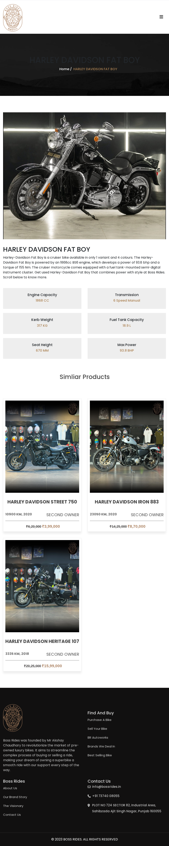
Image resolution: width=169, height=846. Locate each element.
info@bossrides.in (106, 786)
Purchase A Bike (99, 720)
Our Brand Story (15, 797)
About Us (10, 788)
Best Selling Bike (100, 755)
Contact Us (12, 814)
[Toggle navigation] (161, 17)
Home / (65, 69)
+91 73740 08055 (106, 796)
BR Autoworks (98, 737)
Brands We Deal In (101, 746)
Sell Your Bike (97, 728)
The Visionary (13, 806)
